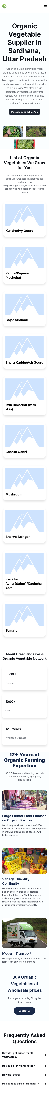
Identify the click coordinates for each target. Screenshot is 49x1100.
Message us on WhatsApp (24, 112)
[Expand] (45, 1055)
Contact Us (24, 1010)
